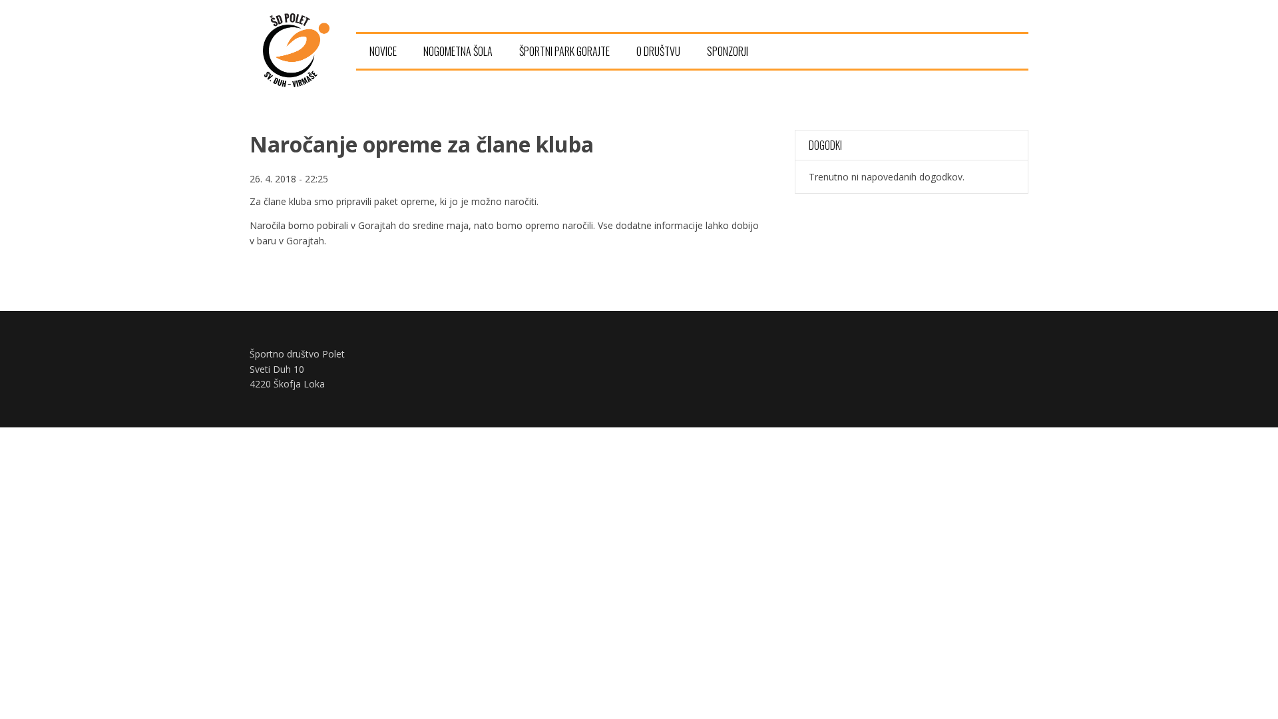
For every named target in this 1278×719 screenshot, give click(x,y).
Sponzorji (727, 51)
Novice (383, 51)
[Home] (296, 83)
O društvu (658, 51)
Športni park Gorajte (564, 51)
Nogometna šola (458, 51)
